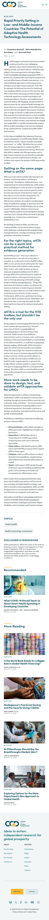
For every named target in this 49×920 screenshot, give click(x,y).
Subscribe (17, 891)
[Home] (24, 4)
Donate (32, 891)
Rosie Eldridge (10, 667)
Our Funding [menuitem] (8, 849)
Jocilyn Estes (9, 803)
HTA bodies (16, 209)
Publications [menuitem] (28, 849)
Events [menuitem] (26, 858)
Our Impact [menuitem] (8, 853)
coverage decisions (24, 283)
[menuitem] (43, 5)
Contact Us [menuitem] (8, 862)
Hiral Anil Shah (25, 52)
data (31, 206)
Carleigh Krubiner (31, 610)
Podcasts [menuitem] (27, 862)
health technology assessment (24, 75)
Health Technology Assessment (18, 531)
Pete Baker (9, 52)
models (23, 204)
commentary (34, 500)
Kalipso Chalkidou (11, 610)
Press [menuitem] (26, 866)
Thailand (24, 102)
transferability (27, 329)
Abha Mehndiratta (33, 49)
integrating (18, 367)
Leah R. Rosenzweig (11, 756)
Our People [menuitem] (8, 858)
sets (34, 206)
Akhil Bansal (9, 711)
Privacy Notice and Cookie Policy (25, 912)
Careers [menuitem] (27, 870)
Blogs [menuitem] (26, 853)
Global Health (11, 524)
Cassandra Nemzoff (15, 49)
